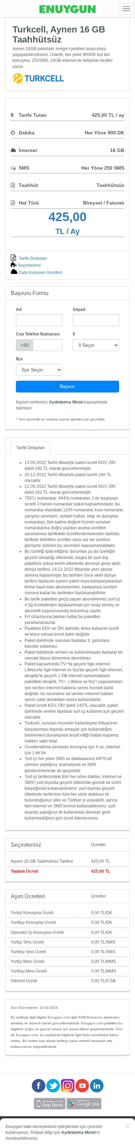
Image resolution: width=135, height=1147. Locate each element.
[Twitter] (53, 1091)
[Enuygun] (67, 8)
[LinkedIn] (97, 1091)
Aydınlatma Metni (66, 402)
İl (74, 334)
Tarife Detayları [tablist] (30, 447)
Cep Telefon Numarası (38, 334)
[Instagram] (68, 1091)
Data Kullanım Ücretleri (40, 272)
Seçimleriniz (29, 265)
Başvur (67, 386)
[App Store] (50, 1108)
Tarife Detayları (32, 258)
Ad (18, 309)
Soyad (79, 309)
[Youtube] (82, 1091)
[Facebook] (39, 1091)
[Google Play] (83, 1108)
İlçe (19, 359)
